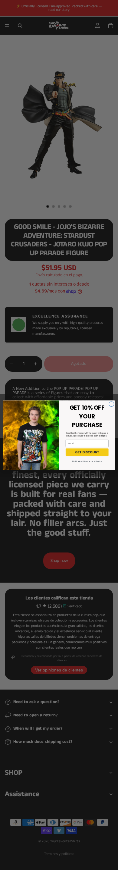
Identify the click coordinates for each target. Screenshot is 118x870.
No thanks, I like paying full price (87, 460)
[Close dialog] (111, 403)
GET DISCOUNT (87, 452)
